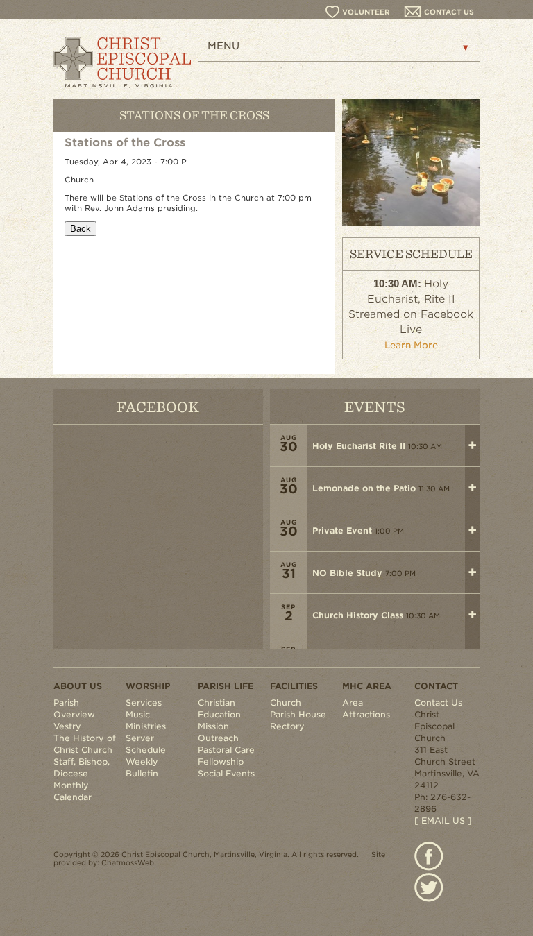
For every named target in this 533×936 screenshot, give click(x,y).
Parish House (298, 714)
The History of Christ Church (84, 744)
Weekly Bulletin (142, 767)
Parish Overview (74, 708)
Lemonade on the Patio (364, 488)
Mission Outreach (218, 732)
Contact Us (438, 702)
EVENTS (374, 406)
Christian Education (219, 708)
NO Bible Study (347, 573)
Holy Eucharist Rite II (358, 446)
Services (144, 702)
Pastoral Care (226, 749)
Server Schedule (146, 744)
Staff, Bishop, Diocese (81, 767)
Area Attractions (366, 708)
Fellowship (221, 761)
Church (285, 702)
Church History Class (357, 615)
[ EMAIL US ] (443, 820)
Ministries (146, 726)
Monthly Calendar (72, 791)
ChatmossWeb (127, 862)
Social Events (226, 773)
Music (138, 714)
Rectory (287, 726)
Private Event (342, 530)
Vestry (67, 726)
